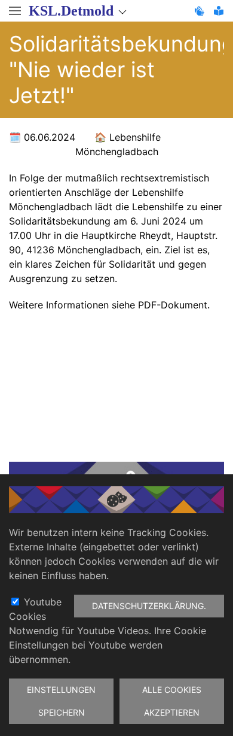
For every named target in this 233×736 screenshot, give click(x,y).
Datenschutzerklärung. (149, 606)
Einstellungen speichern (61, 700)
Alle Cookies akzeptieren (171, 700)
